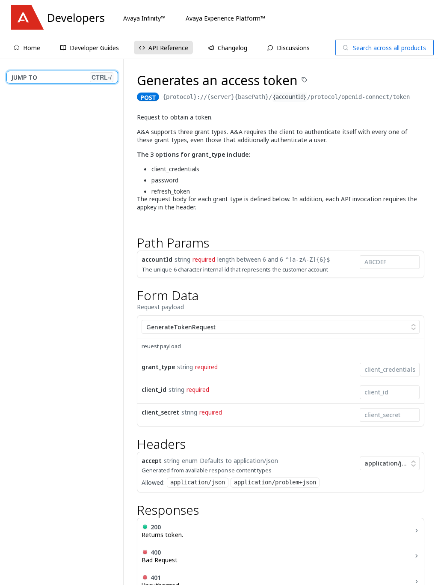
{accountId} (289, 96)
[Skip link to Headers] (131, 444)
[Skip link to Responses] (131, 510)
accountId (157, 259)
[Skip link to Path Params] (131, 243)
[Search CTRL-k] (384, 47)
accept (152, 461)
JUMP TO (61, 77)
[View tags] (304, 80)
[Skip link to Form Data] (131, 295)
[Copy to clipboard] (418, 98)
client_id (154, 389)
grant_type (158, 367)
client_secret (160, 412)
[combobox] (390, 262)
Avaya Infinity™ (144, 18)
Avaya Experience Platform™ (225, 18)
